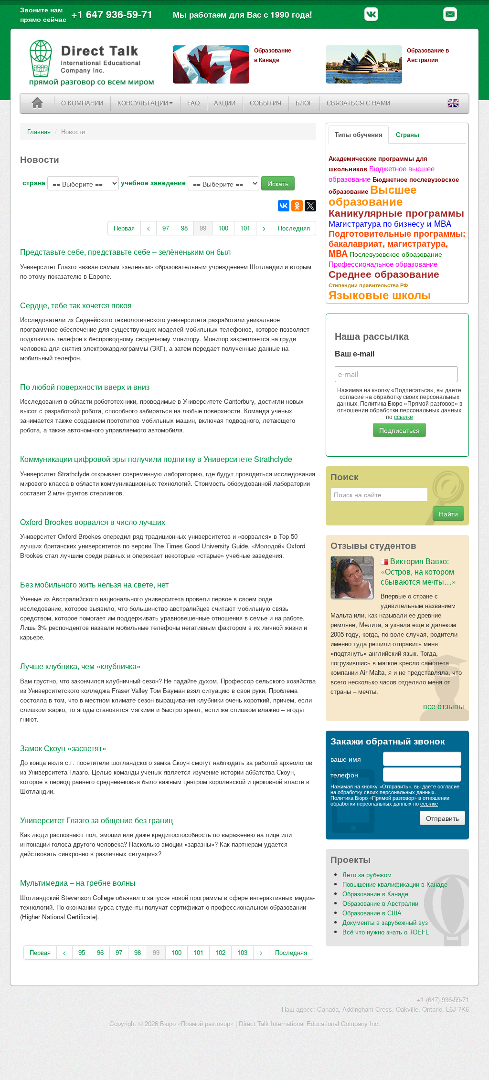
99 (203, 227)
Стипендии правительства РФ (368, 285)
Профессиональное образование (383, 263)
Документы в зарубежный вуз (385, 922)
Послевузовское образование (396, 254)
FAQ (193, 102)
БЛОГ (304, 102)
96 (100, 952)
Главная (39, 131)
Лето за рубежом (367, 874)
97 (165, 227)
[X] (310, 205)
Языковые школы (380, 294)
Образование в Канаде (375, 893)
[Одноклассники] (297, 205)
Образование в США (372, 912)
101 (245, 227)
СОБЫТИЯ (265, 102)
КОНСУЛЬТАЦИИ (142, 102)
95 (81, 952)
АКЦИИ (224, 102)
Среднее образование (384, 273)
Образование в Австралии (380, 903)
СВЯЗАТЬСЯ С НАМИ (358, 102)
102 (220, 952)
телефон (344, 774)
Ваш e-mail (354, 354)
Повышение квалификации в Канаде (394, 884)
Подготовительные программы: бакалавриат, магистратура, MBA (397, 243)
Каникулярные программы (396, 212)
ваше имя (345, 759)
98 (184, 227)
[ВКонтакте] (283, 205)
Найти (448, 513)
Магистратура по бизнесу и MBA (390, 223)
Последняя (294, 227)
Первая (124, 227)
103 (242, 952)
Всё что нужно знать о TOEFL (385, 931)
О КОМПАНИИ (82, 102)
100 (223, 227)
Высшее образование (372, 195)
